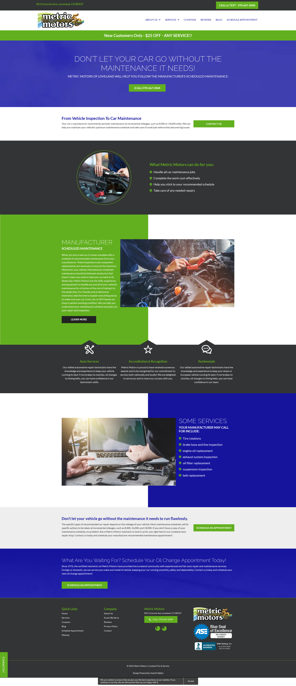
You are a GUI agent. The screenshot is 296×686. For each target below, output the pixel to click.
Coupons (190, 19)
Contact (108, 630)
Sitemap (65, 635)
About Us (151, 19)
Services (170, 19)
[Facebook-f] (157, 628)
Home (65, 613)
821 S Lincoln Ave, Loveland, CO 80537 (59, 4)
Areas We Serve (111, 617)
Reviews (206, 19)
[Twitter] (164, 628)
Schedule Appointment (242, 19)
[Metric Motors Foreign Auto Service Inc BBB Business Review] (213, 646)
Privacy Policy (111, 626)
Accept (191, 681)
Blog (219, 19)
